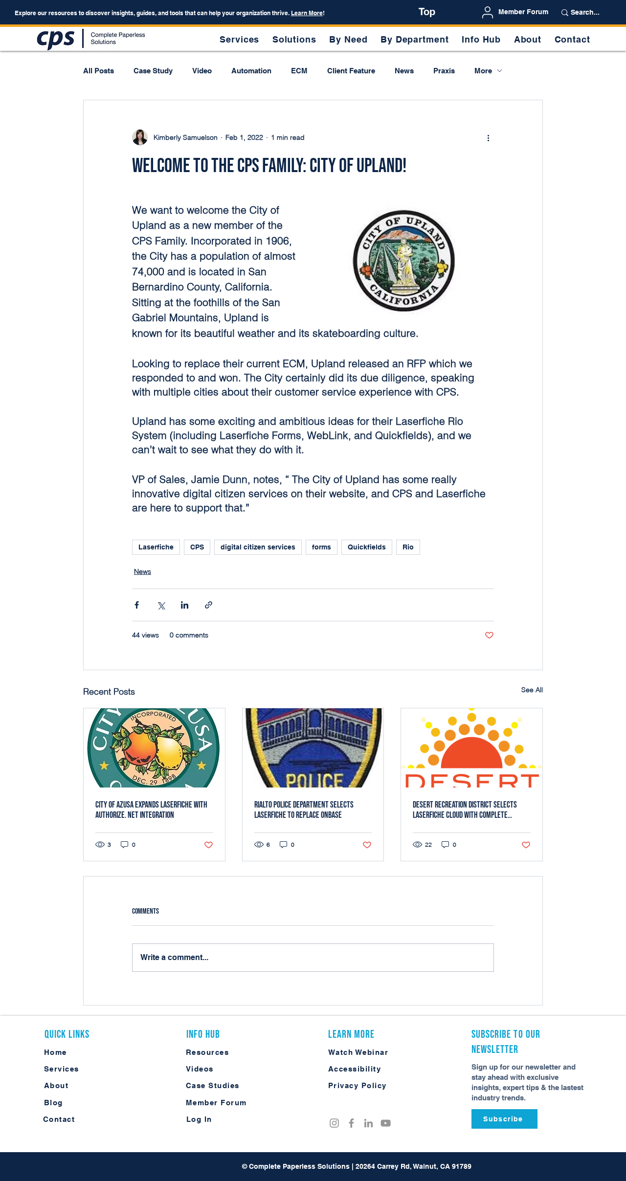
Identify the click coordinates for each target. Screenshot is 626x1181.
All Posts (98, 70)
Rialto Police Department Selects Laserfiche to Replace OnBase (304, 810)
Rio (408, 547)
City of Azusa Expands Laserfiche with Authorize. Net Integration (151, 810)
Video (202, 70)
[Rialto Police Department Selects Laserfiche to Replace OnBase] (313, 747)
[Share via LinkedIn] (184, 605)
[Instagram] (334, 1123)
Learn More (307, 13)
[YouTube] (386, 1123)
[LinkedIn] (368, 1123)
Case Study (153, 70)
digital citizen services (258, 547)
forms (321, 547)
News (404, 70)
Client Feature (351, 70)
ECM (299, 70)
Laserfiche (156, 547)
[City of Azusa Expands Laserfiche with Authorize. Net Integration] (154, 747)
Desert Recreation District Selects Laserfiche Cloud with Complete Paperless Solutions (465, 810)
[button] (348, 39)
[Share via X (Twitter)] (160, 605)
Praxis (444, 70)
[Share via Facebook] (136, 605)
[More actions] (488, 137)
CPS (197, 547)
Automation (251, 70)
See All (532, 689)
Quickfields (367, 547)
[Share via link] (208, 605)
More (483, 70)
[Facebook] (351, 1123)
